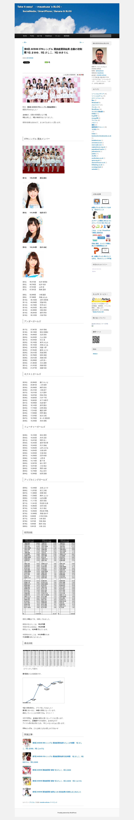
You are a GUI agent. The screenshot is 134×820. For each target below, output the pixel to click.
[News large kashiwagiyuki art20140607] (33, 277)
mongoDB (95, 118)
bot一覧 (39, 36)
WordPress (95, 109)
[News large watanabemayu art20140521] (33, 207)
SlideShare (48, 36)
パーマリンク (53, 802)
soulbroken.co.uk (97, 158)
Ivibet (93, 134)
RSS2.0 (95, 354)
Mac (93, 100)
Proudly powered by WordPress (67, 813)
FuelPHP (94, 116)
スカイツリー (96, 105)
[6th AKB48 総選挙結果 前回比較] (49, 614)
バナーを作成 (104, 323)
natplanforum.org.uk (98, 147)
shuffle (94, 156)
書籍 (93, 125)
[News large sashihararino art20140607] (33, 242)
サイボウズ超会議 (97, 111)
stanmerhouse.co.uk (98, 162)
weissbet (94, 169)
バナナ (94, 123)
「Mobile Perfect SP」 (98, 312)
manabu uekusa (44, 802)
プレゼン (58, 36)
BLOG (25, 36)
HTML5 (94, 114)
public (94, 154)
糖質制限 (66, 36)
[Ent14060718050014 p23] (43, 173)
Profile (32, 36)
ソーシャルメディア (98, 94)
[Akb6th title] (51, 102)
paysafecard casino (98, 149)
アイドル (32, 802)
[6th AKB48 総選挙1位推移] (43, 702)
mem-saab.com (97, 145)
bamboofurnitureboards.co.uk (101, 136)
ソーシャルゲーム (97, 96)
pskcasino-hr (96, 151)
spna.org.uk (95, 160)
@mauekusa (100, 71)
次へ (82, 42)
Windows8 (95, 102)
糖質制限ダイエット (98, 127)
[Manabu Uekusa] (92, 326)
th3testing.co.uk (97, 165)
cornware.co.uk (97, 143)
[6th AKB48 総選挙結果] (49, 666)
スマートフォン (96, 98)
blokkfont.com (96, 140)
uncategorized (96, 167)
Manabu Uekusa (96, 323)
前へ (25, 42)
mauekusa (100, 73)
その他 (94, 129)
